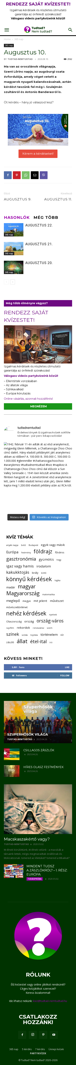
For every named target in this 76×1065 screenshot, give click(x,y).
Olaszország (14, 621)
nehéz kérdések (26, 613)
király (35, 572)
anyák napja (12, 545)
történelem (49, 634)
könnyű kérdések (29, 579)
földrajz (43, 551)
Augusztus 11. (58, 199)
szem (49, 628)
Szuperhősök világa (27, 734)
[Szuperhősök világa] (38, 722)
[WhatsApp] (26, 175)
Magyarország (23, 593)
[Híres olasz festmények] (11, 771)
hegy (59, 559)
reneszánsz (38, 628)
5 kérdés (27, 1049)
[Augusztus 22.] (13, 230)
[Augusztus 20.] (13, 267)
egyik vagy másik (53, 545)
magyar (27, 586)
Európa (12, 552)
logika (57, 580)
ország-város (50, 621)
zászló (10, 642)
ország (29, 621)
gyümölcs (46, 559)
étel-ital (38, 641)
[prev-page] (6, 282)
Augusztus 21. (39, 244)
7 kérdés (40, 1049)
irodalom (43, 566)
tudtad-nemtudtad (20, 59)
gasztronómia (21, 559)
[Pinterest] (17, 175)
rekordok (23, 627)
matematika (48, 594)
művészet (57, 601)
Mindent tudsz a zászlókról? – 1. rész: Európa (47, 870)
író (50, 642)
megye (27, 601)
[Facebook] (8, 175)
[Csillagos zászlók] (11, 754)
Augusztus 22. (39, 225)
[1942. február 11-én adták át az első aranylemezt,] (38, 476)
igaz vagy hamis (20, 566)
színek (12, 634)
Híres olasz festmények (43, 767)
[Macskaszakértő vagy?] (38, 809)
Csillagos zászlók (38, 750)
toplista (34, 635)
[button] (6, 30)
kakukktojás (17, 572)
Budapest (33, 545)
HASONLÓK (17, 217)
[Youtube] (54, 1035)
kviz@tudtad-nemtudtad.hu (50, 1001)
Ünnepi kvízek (56, 1049)
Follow (64, 675)
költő (43, 573)
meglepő (13, 601)
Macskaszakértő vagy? (27, 839)
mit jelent (40, 601)
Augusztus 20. (39, 263)
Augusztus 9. (17, 199)
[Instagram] (33, 1035)
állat (22, 641)
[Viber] (44, 175)
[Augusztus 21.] (13, 248)
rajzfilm (10, 628)
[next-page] (12, 282)
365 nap (18, 39)
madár (10, 587)
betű (23, 545)
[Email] (35, 175)
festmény (26, 552)
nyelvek (53, 614)
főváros (59, 552)
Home (7, 39)
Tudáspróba (35, 878)
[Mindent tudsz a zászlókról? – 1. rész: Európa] (13, 871)
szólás (25, 635)
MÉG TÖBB (46, 217)
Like (67, 667)
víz (62, 635)
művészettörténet (16, 607)
